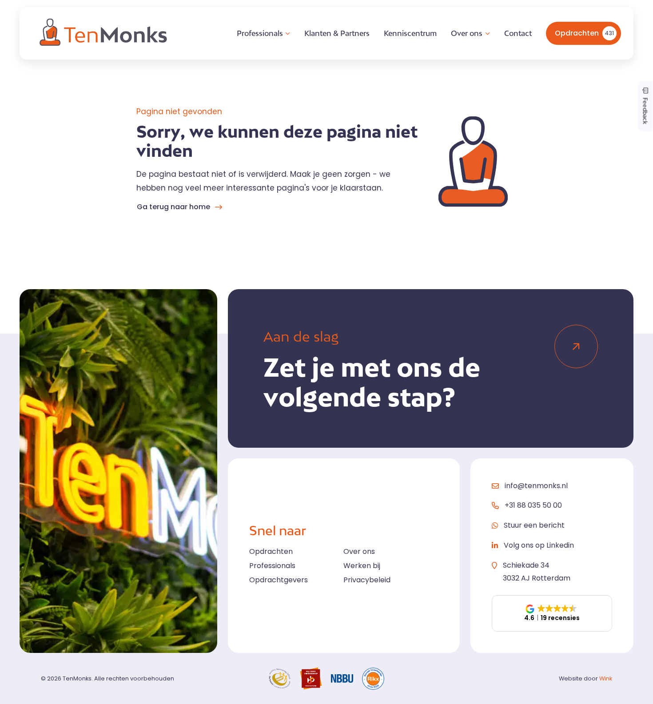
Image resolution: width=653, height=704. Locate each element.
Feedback (645, 110)
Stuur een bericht (534, 525)
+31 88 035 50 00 (533, 505)
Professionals (272, 566)
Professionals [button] (260, 33)
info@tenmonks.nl (536, 486)
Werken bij (361, 566)
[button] (552, 613)
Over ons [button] (466, 33)
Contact (518, 33)
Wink (605, 678)
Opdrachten (584, 33)
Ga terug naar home (173, 207)
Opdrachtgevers (278, 580)
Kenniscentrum (410, 33)
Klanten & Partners (337, 33)
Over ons (359, 551)
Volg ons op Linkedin (539, 545)
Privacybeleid (366, 580)
